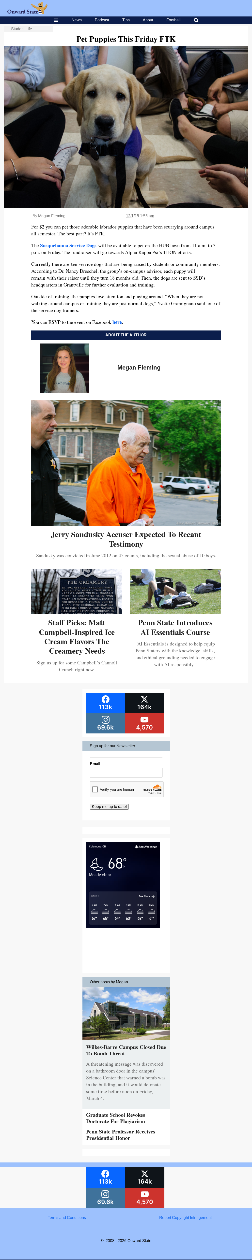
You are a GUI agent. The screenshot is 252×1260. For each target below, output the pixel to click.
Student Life (21, 29)
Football (173, 20)
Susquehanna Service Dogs (69, 245)
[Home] (27, 13)
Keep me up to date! (109, 806)
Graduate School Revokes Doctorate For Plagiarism (115, 1118)
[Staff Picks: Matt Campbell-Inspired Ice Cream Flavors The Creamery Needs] (76, 612)
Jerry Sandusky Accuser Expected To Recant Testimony (126, 538)
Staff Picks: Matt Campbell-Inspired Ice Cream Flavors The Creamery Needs (77, 636)
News (77, 20)
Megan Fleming (51, 216)
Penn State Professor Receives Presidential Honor (120, 1134)
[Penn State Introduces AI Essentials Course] (175, 612)
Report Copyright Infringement (185, 1218)
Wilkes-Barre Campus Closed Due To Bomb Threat (126, 1050)
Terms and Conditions (67, 1218)
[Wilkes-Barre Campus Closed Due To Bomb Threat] (126, 1041)
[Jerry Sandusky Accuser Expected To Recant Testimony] (126, 524)
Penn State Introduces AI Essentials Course (175, 626)
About (148, 20)
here (117, 322)
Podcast (102, 20)
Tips (126, 20)
